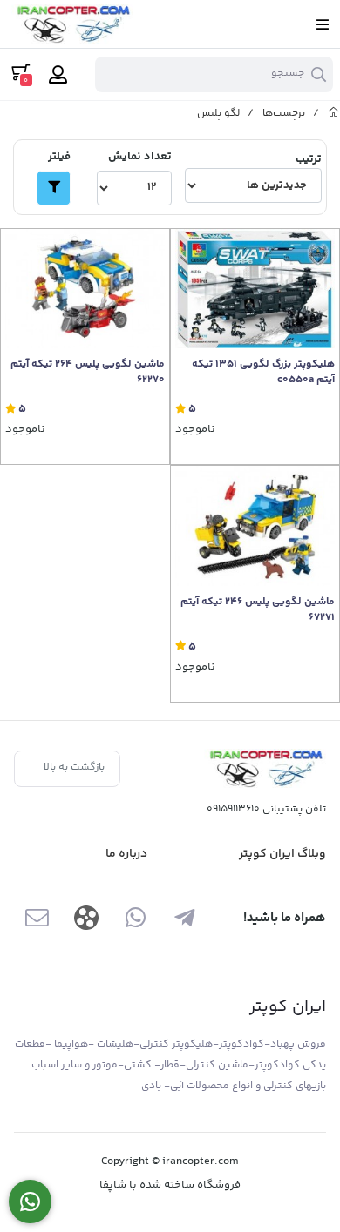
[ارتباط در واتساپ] (30, 1202)
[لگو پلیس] (265, 768)
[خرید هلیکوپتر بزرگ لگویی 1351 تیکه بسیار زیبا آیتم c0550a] (255, 288)
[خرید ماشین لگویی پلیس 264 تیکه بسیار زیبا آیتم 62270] (85, 288)
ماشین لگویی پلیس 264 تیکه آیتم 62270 (87, 372)
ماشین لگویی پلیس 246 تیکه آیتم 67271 (257, 610)
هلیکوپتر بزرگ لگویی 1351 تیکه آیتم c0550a (263, 372)
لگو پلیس (218, 113)
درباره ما (126, 854)
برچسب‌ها (283, 113)
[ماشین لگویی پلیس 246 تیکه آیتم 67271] (255, 525)
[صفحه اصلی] (334, 113)
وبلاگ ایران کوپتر (282, 854)
